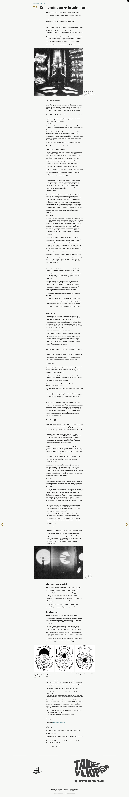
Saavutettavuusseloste (59, 793)
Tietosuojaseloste (71, 793)
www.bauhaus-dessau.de (58, 722)
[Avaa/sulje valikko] (128, 1)
